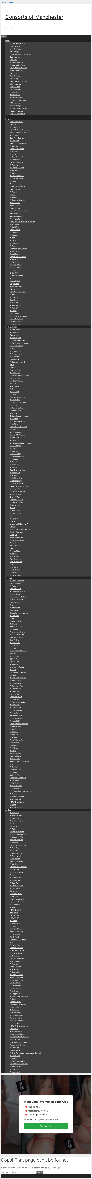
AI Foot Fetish (15, 880)
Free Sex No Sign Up (17, 114)
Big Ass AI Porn (15, 891)
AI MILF (12, 764)
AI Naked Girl (15, 721)
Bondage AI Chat (16, 853)
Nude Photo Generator (18, 591)
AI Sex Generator (16, 494)
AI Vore (12, 508)
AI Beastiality (14, 767)
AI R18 (12, 389)
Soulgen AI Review (16, 929)
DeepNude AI (15, 230)
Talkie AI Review (16, 1018)
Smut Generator (15, 602)
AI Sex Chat (14, 896)
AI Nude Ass (14, 386)
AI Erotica (13, 921)
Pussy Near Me (15, 46)
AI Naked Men (15, 904)
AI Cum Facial (15, 643)
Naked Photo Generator (18, 1042)
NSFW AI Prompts (16, 319)
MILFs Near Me (15, 84)
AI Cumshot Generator (18, 200)
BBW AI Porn (14, 659)
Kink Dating (14, 79)
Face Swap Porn (16, 559)
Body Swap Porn (16, 815)
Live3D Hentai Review (18, 845)
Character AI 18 (15, 589)
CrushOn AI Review (17, 483)
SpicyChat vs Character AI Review (22, 222)
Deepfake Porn (15, 770)
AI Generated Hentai (17, 362)
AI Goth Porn (14, 556)
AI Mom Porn (14, 141)
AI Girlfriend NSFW (16, 821)
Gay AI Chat (14, 284)
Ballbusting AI (15, 378)
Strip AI (12, 521)
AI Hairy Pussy (15, 373)
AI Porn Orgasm (15, 338)
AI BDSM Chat (15, 203)
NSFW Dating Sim (16, 346)
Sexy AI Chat (14, 640)
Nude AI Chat (15, 859)
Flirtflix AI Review (16, 894)
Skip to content (7, 2)
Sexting (8, 578)
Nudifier (13, 805)
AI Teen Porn (14, 392)
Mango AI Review (16, 432)
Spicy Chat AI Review (18, 1034)
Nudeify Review (15, 877)
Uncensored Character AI (19, 524)
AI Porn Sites (14, 813)
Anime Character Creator (19, 132)
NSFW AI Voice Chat (17, 1061)
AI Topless (13, 394)
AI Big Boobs (14, 135)
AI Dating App (15, 232)
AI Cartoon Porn (15, 689)
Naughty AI (14, 518)
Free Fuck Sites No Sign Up (20, 81)
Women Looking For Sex (18, 108)
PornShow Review (16, 948)
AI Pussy (13, 751)
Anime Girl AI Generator (18, 316)
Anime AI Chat (15, 1039)
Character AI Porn (16, 500)
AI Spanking (14, 1048)
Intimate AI (14, 913)
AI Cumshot (14, 297)
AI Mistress (14, 991)
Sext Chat (13, 60)
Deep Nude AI (15, 1050)
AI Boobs (13, 173)
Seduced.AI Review (17, 149)
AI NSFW (13, 543)
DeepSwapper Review (18, 1004)
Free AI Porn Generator (18, 861)
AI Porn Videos (15, 510)
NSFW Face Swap (16, 286)
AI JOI (12, 942)
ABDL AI (13, 384)
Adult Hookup (15, 95)
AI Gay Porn (14, 440)
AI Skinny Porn (15, 1007)
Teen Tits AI (14, 610)
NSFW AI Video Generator (19, 343)
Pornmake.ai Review (17, 186)
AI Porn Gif (14, 308)
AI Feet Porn (14, 357)
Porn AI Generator (16, 599)
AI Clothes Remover (17, 581)
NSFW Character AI (17, 802)
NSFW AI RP (14, 918)
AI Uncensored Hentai (18, 632)
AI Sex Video (14, 1010)
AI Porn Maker (15, 330)
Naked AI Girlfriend (17, 832)
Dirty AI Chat (14, 915)
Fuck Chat (13, 73)
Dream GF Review (16, 502)
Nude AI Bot (14, 780)
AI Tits (12, 278)
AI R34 (12, 907)
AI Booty (13, 181)
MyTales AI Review (17, 958)
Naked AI (13, 737)
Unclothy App (15, 1023)
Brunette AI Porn (16, 259)
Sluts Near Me (15, 57)
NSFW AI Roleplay (16, 931)
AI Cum (12, 448)
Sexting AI (13, 826)
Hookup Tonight (16, 106)
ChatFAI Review (15, 1002)
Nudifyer (13, 926)
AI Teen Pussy (15, 888)
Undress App (14, 699)
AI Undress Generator (18, 678)
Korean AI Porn (15, 756)
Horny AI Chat (15, 694)
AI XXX (12, 238)
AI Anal (12, 294)
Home (7, 41)
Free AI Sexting (15, 454)
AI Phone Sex (15, 691)
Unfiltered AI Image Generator (21, 443)
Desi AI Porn (14, 313)
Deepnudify (14, 745)
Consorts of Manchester (34, 17)
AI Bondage (14, 999)
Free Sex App (15, 87)
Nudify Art (13, 772)
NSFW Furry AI (15, 446)
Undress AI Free (16, 718)
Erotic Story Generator (18, 143)
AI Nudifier (14, 419)
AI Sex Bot (14, 624)
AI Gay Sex (14, 842)
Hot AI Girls (14, 850)
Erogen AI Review (16, 162)
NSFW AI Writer (15, 575)
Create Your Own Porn (18, 402)
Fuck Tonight (14, 52)
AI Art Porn (14, 748)
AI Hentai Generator (17, 797)
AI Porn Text (14, 818)
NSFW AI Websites (16, 977)
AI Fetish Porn (15, 1056)
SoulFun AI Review (16, 122)
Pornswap (13, 197)
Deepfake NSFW (16, 697)
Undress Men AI (15, 788)
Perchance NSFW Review (19, 1037)
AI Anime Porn (15, 945)
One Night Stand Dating (18, 100)
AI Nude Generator (17, 961)
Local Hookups (15, 49)
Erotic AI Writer (15, 967)
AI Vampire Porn (16, 219)
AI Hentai (13, 311)
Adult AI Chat (15, 705)
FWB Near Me (15, 103)
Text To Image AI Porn (18, 597)
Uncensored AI (15, 985)
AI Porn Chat (14, 734)
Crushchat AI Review (17, 491)
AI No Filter (14, 567)
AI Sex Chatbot (15, 864)
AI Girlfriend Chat (16, 478)
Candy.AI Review (16, 411)
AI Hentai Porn (15, 923)
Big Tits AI (13, 405)
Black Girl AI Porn (16, 562)
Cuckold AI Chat (16, 710)
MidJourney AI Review (18, 672)
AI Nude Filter (15, 594)
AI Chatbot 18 (15, 400)
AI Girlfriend (14, 424)
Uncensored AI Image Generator (21, 791)
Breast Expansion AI (17, 899)
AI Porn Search (15, 680)
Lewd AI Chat (15, 281)
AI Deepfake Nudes (17, 176)
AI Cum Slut (14, 451)
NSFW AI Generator (17, 1021)
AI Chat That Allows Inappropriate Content (25, 1053)
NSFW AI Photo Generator (19, 130)
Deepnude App (15, 359)
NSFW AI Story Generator (19, 1026)
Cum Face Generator (17, 138)
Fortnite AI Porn (15, 753)
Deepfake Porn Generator (19, 613)
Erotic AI (13, 548)
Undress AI (14, 1029)
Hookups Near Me (16, 111)
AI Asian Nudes (15, 1012)
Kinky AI (13, 675)
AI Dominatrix (15, 972)
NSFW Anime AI (15, 205)
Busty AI (13, 195)
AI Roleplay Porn (16, 305)
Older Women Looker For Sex (20, 54)
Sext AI (12, 516)
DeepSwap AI (15, 324)
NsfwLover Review (17, 902)
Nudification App (16, 481)
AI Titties (13, 829)
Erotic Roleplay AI (16, 157)
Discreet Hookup (16, 89)
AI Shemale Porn (16, 146)
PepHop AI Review (16, 537)
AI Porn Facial (15, 438)
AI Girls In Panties (16, 980)
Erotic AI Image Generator (19, 416)
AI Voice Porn (15, 170)
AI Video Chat (15, 473)
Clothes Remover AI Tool (19, 486)
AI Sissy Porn (14, 883)
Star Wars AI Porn (16, 276)
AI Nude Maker (15, 799)
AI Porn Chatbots (16, 786)
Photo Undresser (16, 1031)
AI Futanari (14, 964)
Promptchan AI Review (18, 651)
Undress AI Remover (17, 340)
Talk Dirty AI (14, 937)
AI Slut (12, 564)
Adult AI (13, 429)
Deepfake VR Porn (16, 572)
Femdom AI (14, 732)
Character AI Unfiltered (18, 427)
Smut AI (13, 653)
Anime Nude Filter (16, 872)
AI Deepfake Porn (16, 1015)
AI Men (12, 875)
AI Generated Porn (16, 1069)
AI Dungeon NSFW (16, 837)
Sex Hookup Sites (16, 97)
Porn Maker (10, 119)
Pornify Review (15, 621)
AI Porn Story (15, 165)
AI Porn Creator (15, 848)
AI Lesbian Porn (15, 351)
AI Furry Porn (14, 465)
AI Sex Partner (15, 729)
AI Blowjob (14, 475)
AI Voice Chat (15, 551)
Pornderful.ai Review (17, 1045)
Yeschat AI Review (16, 381)
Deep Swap (14, 300)
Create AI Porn (15, 983)
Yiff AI (12, 365)
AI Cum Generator (16, 178)
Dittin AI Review (15, 321)
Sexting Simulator (16, 532)
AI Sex (12, 618)
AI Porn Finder (15, 759)
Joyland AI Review (16, 716)
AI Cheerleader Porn (17, 421)
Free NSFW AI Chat (17, 637)
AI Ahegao (13, 554)
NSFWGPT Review (16, 626)
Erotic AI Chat (15, 189)
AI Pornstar (14, 332)
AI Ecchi (13, 670)
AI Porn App (14, 794)
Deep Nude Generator (18, 292)
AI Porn (12, 246)
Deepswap (14, 459)
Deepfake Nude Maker (18, 249)
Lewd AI (13, 124)
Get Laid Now (46, 1126)
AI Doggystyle (15, 994)
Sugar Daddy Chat (17, 70)
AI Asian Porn (15, 713)
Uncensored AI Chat (17, 456)
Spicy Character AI (17, 540)
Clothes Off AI (15, 956)
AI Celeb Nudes (15, 267)
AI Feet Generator (16, 683)
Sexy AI (12, 527)
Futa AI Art (14, 289)
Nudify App (14, 629)
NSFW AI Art (14, 262)
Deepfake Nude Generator (19, 375)
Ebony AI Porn (15, 208)
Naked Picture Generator (19, 1064)
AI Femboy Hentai (16, 354)
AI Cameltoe (14, 243)
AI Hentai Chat (15, 127)
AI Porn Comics (15, 1066)
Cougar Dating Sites (17, 65)
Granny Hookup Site (17, 43)
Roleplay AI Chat (16, 807)
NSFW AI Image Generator (19, 761)
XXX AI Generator (16, 840)
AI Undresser (14, 616)
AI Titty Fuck (14, 869)
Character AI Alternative (18, 940)
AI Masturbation (15, 1072)
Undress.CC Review (17, 667)
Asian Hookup (15, 76)
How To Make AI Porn (18, 834)
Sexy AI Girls (14, 662)
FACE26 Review (15, 583)
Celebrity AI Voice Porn (18, 867)
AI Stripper (14, 235)
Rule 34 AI (13, 413)
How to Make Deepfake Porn (20, 529)
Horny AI (13, 240)
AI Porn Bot (14, 192)
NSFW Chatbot (15, 910)
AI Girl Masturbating (17, 950)
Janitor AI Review (16, 216)
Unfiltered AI (14, 270)
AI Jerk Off (14, 303)
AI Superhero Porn (16, 686)
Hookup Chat (15, 92)
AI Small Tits (14, 227)
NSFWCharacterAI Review (19, 211)
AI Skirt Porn (14, 462)
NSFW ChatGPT (16, 783)
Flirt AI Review (15, 934)
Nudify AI (13, 535)
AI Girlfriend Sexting (17, 975)
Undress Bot (14, 743)
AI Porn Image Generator (19, 996)
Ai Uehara (13, 467)
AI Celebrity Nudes (17, 168)
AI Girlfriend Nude (16, 886)
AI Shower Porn (15, 726)
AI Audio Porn (15, 608)
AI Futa (12, 348)
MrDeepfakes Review (17, 408)
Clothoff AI (14, 273)
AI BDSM (13, 154)
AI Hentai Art (14, 1058)
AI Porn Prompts (16, 513)
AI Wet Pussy (14, 656)
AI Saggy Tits (15, 159)
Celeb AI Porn (15, 505)
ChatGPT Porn (15, 497)
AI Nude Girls (14, 224)
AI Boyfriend (14, 251)
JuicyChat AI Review (17, 470)
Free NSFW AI (15, 213)
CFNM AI (13, 367)
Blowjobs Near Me (16, 62)
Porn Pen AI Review (17, 370)
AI (6, 116)
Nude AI (13, 648)
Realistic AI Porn (16, 265)
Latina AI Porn (15, 775)
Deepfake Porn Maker (18, 778)
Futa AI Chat (14, 335)
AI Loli (12, 605)
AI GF (12, 824)
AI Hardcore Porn (16, 184)
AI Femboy (14, 151)
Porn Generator (11, 327)
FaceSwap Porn (15, 545)
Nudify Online (15, 570)
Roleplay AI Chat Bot (17, 397)
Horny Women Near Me (18, 68)
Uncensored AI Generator (19, 724)
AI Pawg (13, 586)
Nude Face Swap (16, 707)
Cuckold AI (14, 645)
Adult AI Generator (16, 740)
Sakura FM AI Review (17, 435)
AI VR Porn (14, 664)
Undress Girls (15, 489)
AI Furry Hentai (15, 856)
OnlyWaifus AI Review (18, 257)
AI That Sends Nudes (17, 702)
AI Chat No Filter (16, 953)
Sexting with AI (15, 988)
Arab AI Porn (14, 969)
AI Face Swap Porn (17, 635)
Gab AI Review (15, 254)
